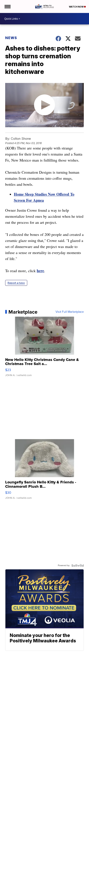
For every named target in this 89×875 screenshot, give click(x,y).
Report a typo (16, 282)
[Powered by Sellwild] (77, 565)
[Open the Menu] (7, 6)
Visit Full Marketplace (70, 311)
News (11, 38)
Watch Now (76, 6)
